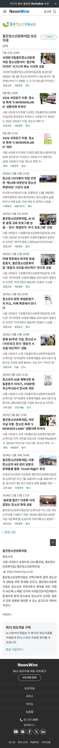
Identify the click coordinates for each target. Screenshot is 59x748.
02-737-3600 (31, 719)
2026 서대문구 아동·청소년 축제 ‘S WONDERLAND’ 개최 (18, 142)
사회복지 (7, 206)
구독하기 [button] (48, 37)
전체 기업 (9, 532)
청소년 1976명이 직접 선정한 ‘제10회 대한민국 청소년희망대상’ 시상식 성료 (19, 182)
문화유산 (18, 326)
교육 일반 (7, 407)
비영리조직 (19, 206)
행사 (28, 85)
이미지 (6, 614)
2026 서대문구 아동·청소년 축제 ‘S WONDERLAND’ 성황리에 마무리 (18, 102)
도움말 (29, 712)
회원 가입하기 (15, 649)
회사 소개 (23, 742)
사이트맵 (45, 742)
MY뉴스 (21, 637)
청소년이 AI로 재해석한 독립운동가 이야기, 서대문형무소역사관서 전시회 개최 (18, 384)
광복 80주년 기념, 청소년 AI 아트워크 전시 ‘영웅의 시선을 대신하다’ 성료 (19, 343)
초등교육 (7, 125)
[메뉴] (4, 12)
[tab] (29, 688)
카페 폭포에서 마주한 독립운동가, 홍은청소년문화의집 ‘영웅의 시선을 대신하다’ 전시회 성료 (26, 263)
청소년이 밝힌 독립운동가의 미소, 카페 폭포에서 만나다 (19, 303)
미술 (16, 367)
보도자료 (29, 688)
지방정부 (18, 85)
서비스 (29, 696)
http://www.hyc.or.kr (20, 572)
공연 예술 (19, 407)
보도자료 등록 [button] (30, 677)
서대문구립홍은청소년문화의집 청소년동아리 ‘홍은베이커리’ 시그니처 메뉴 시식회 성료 (23, 62)
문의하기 (29, 725)
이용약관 (34, 742)
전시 (23, 367)
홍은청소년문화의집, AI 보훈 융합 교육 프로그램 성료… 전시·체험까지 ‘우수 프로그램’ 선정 (27, 223)
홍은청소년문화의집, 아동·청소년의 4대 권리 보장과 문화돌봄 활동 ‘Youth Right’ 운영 (23, 464)
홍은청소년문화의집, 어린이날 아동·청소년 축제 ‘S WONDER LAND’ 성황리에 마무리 (23, 424)
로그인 (12, 742)
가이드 (29, 704)
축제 (5, 165)
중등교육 (7, 85)
